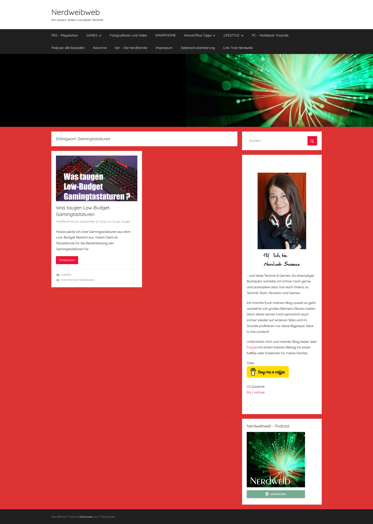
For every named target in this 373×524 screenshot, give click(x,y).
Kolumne (100, 48)
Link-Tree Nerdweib (238, 48)
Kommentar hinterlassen (78, 280)
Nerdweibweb (75, 12)
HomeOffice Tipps (197, 35)
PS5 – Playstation (64, 35)
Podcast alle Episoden (68, 48)
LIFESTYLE (232, 35)
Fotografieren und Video (128, 35)
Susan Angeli (121, 221)
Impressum (164, 48)
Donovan (86, 517)
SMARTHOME (165, 35)
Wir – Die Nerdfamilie (131, 48)
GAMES (91, 35)
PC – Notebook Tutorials (270, 35)
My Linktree (256, 392)
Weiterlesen (67, 260)
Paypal (252, 347)
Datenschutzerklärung (198, 48)
